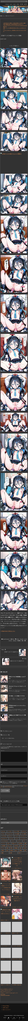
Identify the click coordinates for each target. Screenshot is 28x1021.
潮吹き (3, 850)
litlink (18, 4)
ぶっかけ (10, 831)
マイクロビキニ (5, 841)
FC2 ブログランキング (5, 991)
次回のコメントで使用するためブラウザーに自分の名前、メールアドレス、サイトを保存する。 (14, 782)
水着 (20, 848)
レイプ (25, 639)
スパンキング (23, 836)
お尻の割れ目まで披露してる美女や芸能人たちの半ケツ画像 (14, 23)
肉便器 (11, 850)
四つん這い (9, 845)
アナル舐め (23, 833)
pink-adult (3, 994)
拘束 (22, 640)
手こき (3, 848)
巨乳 (25, 845)
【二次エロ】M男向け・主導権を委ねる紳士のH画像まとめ (10, 881)
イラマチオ (4, 836)
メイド (12, 841)
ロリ (24, 841)
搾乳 (11, 848)
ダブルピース (4, 838)
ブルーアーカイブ (10, 15)
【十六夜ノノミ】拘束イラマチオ (16, 696)
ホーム (3, 15)
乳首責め (19, 640)
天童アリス (12, 639)
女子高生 (16, 845)
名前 (2, 764)
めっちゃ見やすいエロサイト (7, 989)
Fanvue (7, 4)
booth (14, 4)
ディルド (21, 639)
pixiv (11, 4)
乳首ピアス (14, 843)
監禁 (7, 850)
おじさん (3, 831)
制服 (25, 843)
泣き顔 (24, 848)
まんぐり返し (17, 831)
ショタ (16, 836)
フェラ (16, 838)
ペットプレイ (23, 838)
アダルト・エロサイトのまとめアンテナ (9, 993)
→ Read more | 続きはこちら (8, 631)
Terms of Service (8, 786)
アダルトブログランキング (6, 990)
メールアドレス (4, 770)
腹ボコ (16, 850)
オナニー (11, 836)
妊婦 (21, 845)
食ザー (20, 852)
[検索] (26, 1)
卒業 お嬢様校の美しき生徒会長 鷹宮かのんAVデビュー (13, 24)
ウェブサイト (3, 776)
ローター (10, 640)
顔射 (11, 852)
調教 (25, 640)
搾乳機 (15, 848)
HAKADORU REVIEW (5, 995)
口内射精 (3, 845)
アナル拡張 (16, 833)
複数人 (21, 850)
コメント (2, 750)
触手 (25, 850)
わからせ (14, 640)
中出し (8, 843)
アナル (18, 639)
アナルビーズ (9, 833)
